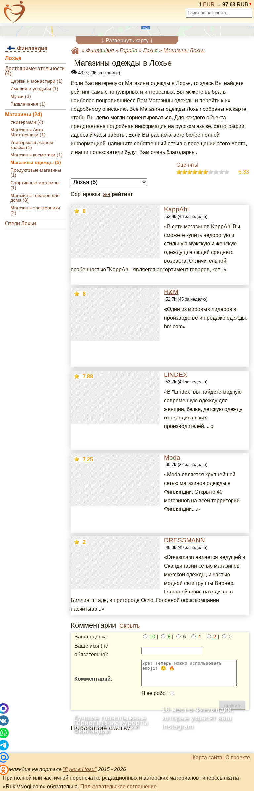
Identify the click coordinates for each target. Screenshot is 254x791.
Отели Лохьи (20, 223)
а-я (106, 194)
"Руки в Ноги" (80, 769)
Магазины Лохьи (184, 50)
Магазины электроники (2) (35, 210)
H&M (171, 291)
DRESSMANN (184, 540)
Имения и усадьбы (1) (34, 88)
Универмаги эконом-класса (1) (32, 145)
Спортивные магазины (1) (34, 185)
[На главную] (14, 11)
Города (128, 50)
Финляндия (100, 50)
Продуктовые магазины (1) (35, 173)
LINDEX (175, 374)
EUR (209, 4)
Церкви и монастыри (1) (36, 81)
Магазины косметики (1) (36, 155)
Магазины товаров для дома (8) (35, 198)
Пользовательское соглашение (118, 786)
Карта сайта (207, 758)
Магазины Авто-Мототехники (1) (28, 132)
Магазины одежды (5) (35, 162)
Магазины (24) (23, 114)
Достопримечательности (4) (35, 71)
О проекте (237, 758)
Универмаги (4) (26, 122)
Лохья (13, 58)
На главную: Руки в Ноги (75, 50)
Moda (172, 457)
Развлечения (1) (28, 104)
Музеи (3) (20, 96)
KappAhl (176, 209)
